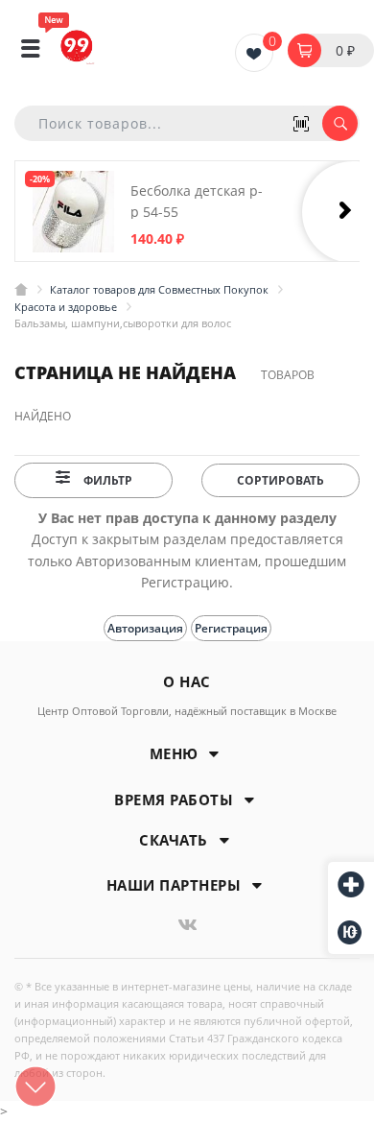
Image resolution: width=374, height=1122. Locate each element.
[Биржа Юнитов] (351, 932)
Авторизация (145, 628)
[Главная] (21, 289)
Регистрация (231, 628)
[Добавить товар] (351, 886)
